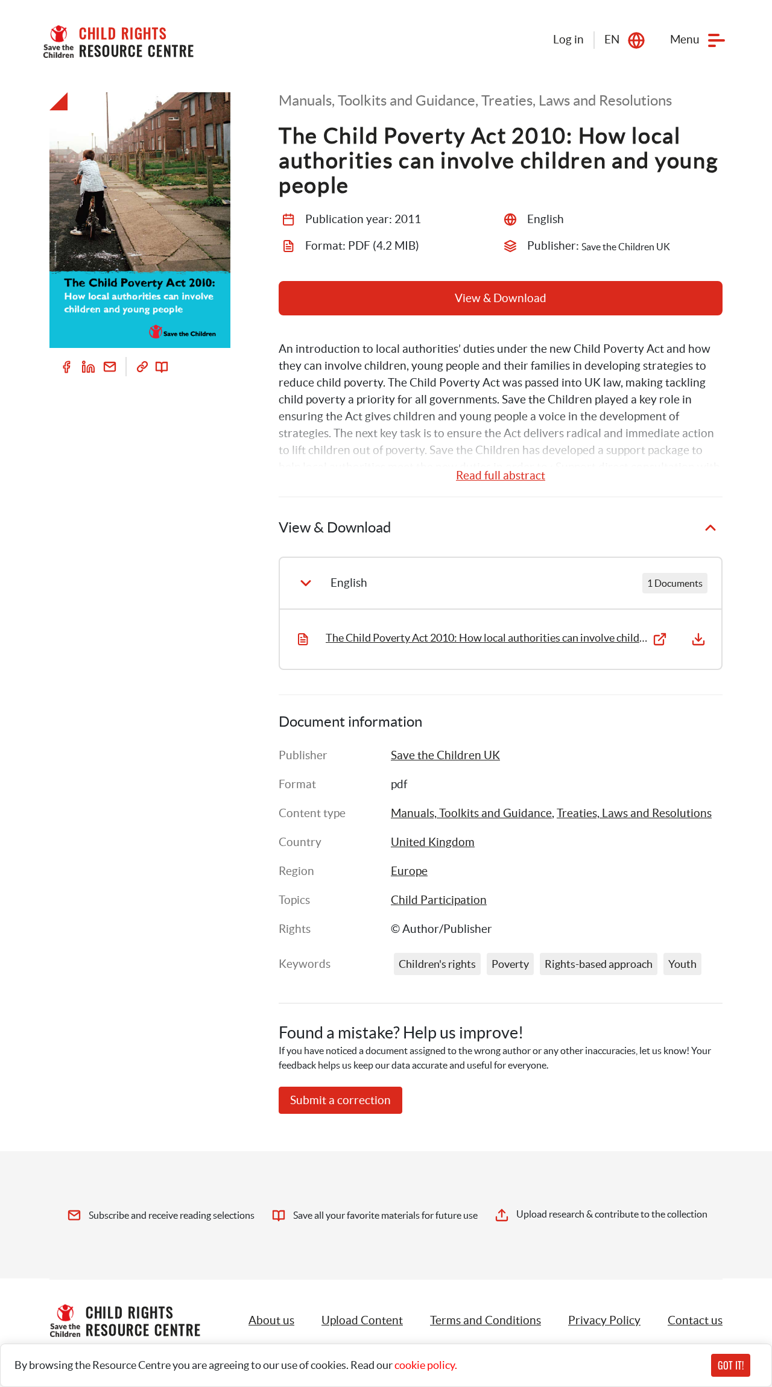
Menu (685, 39)
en (611, 39)
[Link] (142, 366)
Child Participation (439, 900)
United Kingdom (433, 842)
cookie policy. (425, 1365)
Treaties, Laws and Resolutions (634, 813)
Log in (568, 39)
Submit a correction (340, 1100)
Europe (409, 871)
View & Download (500, 298)
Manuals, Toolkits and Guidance (471, 813)
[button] (362, 1320)
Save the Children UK (445, 755)
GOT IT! (731, 1365)
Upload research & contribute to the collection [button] (611, 1213)
